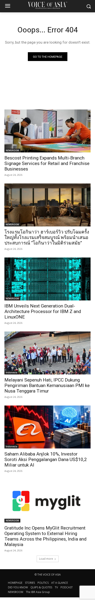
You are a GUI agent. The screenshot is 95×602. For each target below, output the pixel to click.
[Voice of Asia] (47, 5)
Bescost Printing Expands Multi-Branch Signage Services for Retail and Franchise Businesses (46, 163)
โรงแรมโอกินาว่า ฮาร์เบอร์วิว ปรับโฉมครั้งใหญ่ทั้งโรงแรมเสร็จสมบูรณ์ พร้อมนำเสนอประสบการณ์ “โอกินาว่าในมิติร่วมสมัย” (46, 237)
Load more (46, 559)
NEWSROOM (12, 150)
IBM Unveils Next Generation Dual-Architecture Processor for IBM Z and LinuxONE (42, 311)
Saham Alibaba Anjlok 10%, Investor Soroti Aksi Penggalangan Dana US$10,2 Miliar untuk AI (45, 459)
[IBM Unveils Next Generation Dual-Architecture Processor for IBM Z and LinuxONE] (47, 278)
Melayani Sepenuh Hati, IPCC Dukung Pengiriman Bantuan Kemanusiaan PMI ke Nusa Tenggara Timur (47, 385)
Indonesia (11, 372)
